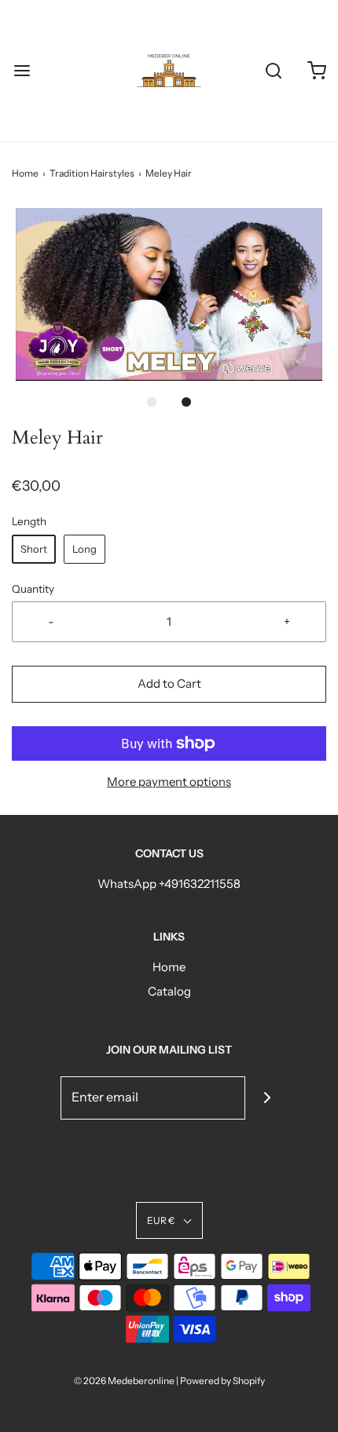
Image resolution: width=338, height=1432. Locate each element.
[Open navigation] (21, 71)
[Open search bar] (273, 71)
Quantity (33, 589)
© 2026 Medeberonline (124, 1380)
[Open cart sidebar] (316, 71)
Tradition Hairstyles (92, 173)
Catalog (169, 991)
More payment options (169, 781)
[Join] (266, 1098)
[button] (169, 294)
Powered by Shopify (222, 1380)
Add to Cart (169, 683)
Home (25, 173)
